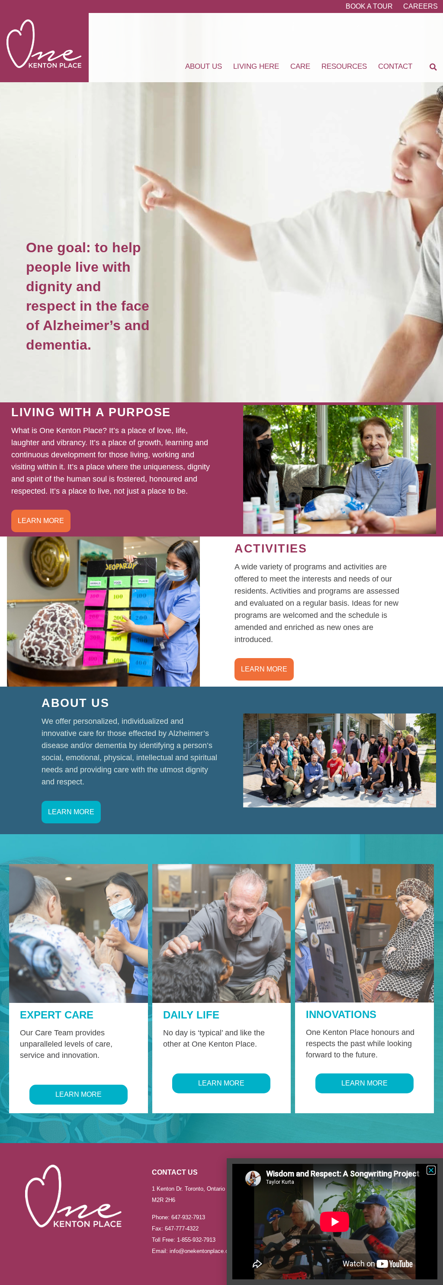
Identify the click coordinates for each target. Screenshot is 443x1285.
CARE (300, 66)
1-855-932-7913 (195, 1240)
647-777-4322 (182, 1228)
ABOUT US (203, 66)
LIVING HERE (256, 66)
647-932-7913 (188, 1217)
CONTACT (395, 66)
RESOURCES (344, 66)
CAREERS (420, 6)
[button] (433, 67)
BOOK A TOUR (369, 6)
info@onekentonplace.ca (200, 1251)
